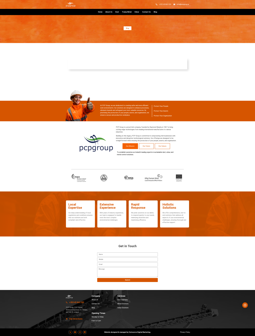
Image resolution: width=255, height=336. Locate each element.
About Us (108, 12)
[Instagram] (80, 332)
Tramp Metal (126, 12)
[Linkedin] (85, 332)
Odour (136, 12)
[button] (127, 28)
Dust (117, 12)
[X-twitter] (70, 332)
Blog (155, 12)
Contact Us (146, 12)
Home (100, 12)
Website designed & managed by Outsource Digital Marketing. (127, 332)
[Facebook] (75, 332)
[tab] (130, 146)
